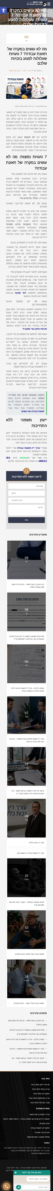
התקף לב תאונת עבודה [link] (40, 1128)
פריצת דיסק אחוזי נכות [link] (40, 1084)
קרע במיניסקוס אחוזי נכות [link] (39, 1098)
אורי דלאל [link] (27, 71)
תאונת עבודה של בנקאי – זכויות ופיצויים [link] (29, 1003)
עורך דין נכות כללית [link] (36, 843)
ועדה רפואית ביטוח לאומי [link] (39, 1114)
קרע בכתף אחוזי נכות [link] (41, 1089)
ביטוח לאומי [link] (13, 71)
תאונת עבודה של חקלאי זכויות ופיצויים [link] (29, 954)
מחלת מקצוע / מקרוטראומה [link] (38, 1137)
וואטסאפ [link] (24, 458)
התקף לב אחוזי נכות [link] (41, 1093)
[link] (3, 10)
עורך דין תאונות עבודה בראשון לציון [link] (30, 853)
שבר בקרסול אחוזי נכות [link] (40, 1102)
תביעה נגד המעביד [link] (42, 1132)
